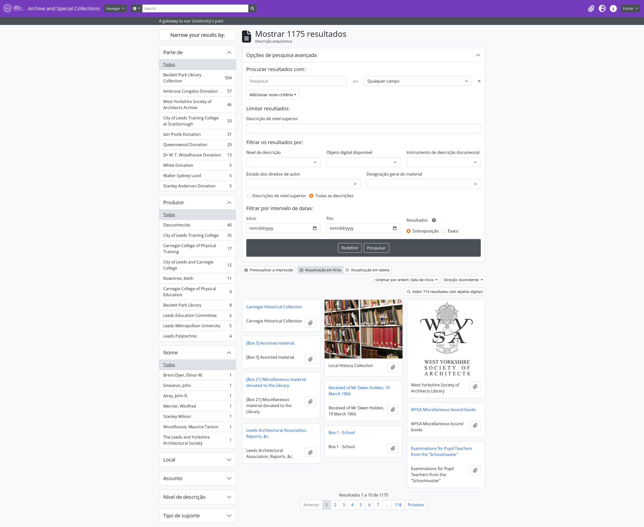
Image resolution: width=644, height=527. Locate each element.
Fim (330, 218)
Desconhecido (197, 226)
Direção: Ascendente (462, 279)
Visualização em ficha (322, 270)
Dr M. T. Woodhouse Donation (197, 156)
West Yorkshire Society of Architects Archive (197, 104)
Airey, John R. (197, 397)
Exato (453, 231)
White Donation (197, 166)
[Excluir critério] (479, 81)
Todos (169, 64)
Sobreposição (426, 231)
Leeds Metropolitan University (197, 327)
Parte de (173, 52)
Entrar (629, 8)
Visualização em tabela (369, 270)
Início (251, 218)
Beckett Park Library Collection (197, 78)
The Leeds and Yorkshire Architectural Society (197, 440)
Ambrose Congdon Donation (197, 92)
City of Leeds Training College (197, 237)
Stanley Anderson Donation (197, 187)
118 (398, 505)
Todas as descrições (334, 196)
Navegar (113, 8)
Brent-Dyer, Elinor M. (197, 376)
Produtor (173, 202)
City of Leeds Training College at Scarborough (197, 121)
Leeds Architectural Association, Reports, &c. (276, 433)
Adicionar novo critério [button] (271, 94)
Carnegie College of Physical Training (197, 248)
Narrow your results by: (197, 34)
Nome (170, 352)
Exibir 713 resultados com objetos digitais (447, 291)
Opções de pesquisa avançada (281, 55)
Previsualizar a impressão (271, 270)
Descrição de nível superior (272, 118)
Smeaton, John (197, 387)
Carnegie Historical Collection (274, 307)
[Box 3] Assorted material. (270, 343)
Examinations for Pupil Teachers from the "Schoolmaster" (441, 451)
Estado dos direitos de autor (273, 174)
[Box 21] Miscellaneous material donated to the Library (276, 382)
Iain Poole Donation (197, 135)
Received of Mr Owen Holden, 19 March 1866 (359, 391)
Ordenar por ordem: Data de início (405, 279)
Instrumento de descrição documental (443, 152)
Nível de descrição (184, 496)
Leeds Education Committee (197, 317)
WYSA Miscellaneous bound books (443, 409)
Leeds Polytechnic (197, 337)
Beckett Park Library (197, 306)
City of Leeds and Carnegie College (197, 265)
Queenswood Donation (197, 146)
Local (169, 459)
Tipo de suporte (181, 515)
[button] (591, 8)
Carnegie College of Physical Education (197, 292)
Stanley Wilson (197, 418)
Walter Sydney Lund (197, 177)
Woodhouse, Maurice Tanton (197, 428)
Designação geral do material (394, 174)
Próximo (416, 505)
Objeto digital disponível (349, 152)
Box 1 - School (342, 432)
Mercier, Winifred (197, 407)
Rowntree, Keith (197, 280)
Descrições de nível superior (279, 196)
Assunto (172, 478)
